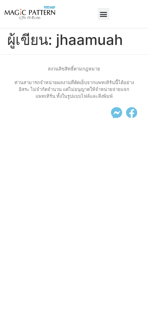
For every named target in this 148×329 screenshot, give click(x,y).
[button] (104, 14)
